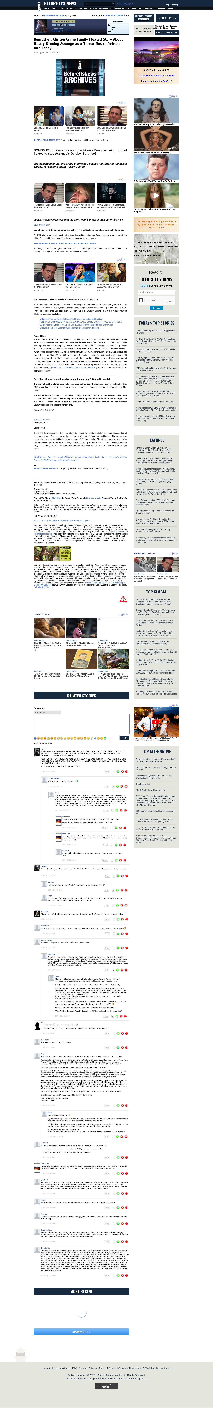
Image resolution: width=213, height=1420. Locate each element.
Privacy (93, 1368)
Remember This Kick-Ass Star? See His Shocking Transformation (112, 645)
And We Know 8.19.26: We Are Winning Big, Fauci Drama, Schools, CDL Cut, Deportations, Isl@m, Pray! (156, 341)
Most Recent (150, 8)
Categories (171, 8)
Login (168, 5)
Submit (156, 308)
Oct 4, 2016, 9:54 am (55, 905)
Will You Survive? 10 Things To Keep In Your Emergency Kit (79, 206)
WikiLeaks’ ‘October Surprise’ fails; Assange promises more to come (69, 328)
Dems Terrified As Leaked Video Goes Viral (155, 402)
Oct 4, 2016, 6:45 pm (48, 1242)
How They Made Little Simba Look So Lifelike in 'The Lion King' (47, 645)
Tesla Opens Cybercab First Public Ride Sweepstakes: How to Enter (153, 777)
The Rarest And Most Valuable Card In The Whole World (80, 675)
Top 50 (140, 8)
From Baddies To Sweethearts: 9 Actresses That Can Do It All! (111, 206)
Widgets (165, 1368)
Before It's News (60, 3)
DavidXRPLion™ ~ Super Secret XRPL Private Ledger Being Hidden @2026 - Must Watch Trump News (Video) (155, 393)
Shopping (161, 8)
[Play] (156, 52)
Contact (83, 1368)
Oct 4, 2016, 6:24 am (48, 771)
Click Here (57, 498)
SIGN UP (144, 286)
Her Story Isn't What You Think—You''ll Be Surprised (154, 210)
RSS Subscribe (151, 1368)
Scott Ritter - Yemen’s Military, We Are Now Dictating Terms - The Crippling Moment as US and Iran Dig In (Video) (156, 652)
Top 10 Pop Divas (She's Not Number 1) (152, 152)
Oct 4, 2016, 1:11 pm (62, 1016)
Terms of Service (107, 1368)
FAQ (74, 1368)
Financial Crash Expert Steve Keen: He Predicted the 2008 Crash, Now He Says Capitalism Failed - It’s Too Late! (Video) (153, 450)
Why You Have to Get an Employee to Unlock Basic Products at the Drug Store (156, 829)
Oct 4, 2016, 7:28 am (48, 876)
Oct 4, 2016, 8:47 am (55, 970)
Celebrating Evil (143, 784)
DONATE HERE (143, 19)
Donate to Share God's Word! (156, 81)
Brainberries (38, 211)
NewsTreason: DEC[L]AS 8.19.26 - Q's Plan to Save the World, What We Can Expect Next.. (156, 409)
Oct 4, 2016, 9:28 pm (55, 1136)
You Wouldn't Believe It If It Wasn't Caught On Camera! (144, 578)
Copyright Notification (129, 1368)
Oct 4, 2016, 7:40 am (48, 919)
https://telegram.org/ (168, 247)
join (46, 489)
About (47, 1368)
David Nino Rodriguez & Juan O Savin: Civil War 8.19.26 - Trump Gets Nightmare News (155, 672)
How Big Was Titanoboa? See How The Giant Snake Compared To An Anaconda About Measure (113, 676)
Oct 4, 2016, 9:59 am (48, 1105)
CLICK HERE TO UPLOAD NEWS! (167, 33)
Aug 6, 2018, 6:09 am (48, 1275)
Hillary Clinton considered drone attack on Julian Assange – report (65, 243)
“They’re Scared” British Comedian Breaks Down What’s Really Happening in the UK (154, 820)
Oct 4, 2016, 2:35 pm (48, 1193)
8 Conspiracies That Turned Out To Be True (154, 181)
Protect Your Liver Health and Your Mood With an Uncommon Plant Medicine (156, 760)
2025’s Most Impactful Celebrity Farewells (154, 124)
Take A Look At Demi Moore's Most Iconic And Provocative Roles (48, 676)
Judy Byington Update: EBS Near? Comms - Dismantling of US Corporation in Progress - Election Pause (155, 360)
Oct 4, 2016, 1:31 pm (48, 1173)
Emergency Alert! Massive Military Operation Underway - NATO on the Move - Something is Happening (156, 418)
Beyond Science (76, 8)
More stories (69, 31)
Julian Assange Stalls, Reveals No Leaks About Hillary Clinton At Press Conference (76, 325)
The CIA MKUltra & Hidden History (151, 790)
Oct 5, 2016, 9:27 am (69, 860)
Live (127, 8)
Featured (47, 8)
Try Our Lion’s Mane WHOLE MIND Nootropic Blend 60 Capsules (62, 521)
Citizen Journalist (93, 498)
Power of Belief (90, 8)
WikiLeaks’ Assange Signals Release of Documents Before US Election (71, 319)
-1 (112, 845)
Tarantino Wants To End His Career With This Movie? (110, 285)
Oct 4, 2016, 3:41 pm (48, 1207)
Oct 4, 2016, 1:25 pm (69, 845)
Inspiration (119, 8)
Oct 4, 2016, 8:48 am (48, 1033)
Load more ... (81, 1332)
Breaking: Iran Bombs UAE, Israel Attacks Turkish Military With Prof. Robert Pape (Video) (156, 693)
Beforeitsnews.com (54, 15)
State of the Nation (42, 225)
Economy (56, 8)
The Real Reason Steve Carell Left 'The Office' (48, 206)
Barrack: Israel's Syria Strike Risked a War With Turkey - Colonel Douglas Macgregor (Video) (154, 481)
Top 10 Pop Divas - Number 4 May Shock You (79, 285)
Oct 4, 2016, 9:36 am (48, 1047)
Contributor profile (57, 31)
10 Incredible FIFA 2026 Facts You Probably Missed (79, 644)
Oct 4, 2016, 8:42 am (48, 948)
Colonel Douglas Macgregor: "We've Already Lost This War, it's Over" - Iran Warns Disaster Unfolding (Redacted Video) (155, 471)
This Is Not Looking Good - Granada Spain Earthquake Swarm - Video (154, 530)
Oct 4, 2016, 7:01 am (55, 786)
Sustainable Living (106, 8)
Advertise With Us (61, 1368)
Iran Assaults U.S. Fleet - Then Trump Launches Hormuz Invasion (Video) (152, 642)
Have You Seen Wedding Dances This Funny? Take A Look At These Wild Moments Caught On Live (155, 739)
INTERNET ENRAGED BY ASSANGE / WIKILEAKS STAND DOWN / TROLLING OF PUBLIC (81, 322)
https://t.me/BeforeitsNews (147, 255)
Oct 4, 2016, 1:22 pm (69, 828)
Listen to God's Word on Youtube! (156, 75)
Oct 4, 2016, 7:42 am (55, 890)
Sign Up (175, 5)
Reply (107, 772)
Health (65, 8)
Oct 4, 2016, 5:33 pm (48, 1224)
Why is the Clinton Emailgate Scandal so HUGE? (74, 368)
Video (133, 8)
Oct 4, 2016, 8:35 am (48, 934)
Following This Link (44, 587)
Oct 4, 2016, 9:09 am (62, 810)
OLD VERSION (167, 18)
